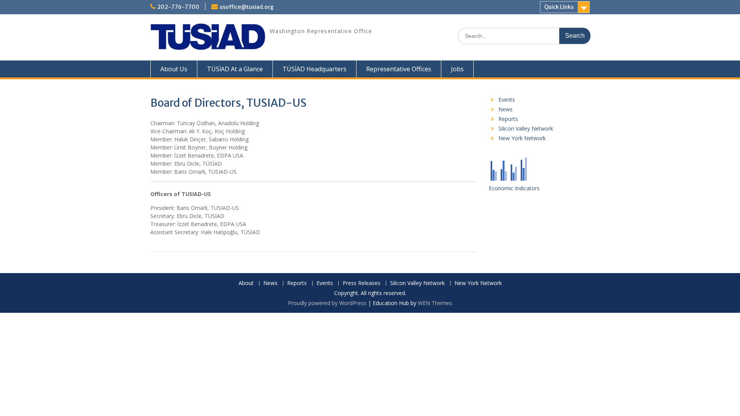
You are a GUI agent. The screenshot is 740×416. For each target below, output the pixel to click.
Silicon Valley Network (525, 128)
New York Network (522, 138)
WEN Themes (435, 303)
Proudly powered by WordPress (327, 303)
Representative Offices (398, 69)
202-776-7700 (178, 6)
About (246, 283)
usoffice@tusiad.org (247, 6)
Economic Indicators (514, 188)
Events (506, 99)
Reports (508, 118)
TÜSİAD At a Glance (235, 69)
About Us (173, 69)
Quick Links (559, 6)
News (505, 109)
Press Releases (361, 283)
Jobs (457, 69)
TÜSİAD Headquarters (314, 69)
